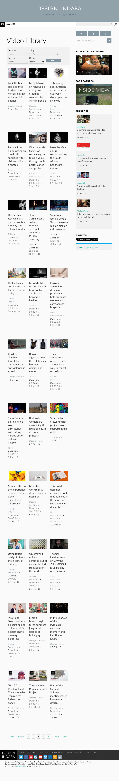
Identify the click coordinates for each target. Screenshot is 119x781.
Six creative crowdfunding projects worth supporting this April (58, 425)
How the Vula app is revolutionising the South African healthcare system (58, 157)
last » (65, 736)
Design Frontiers (34, 107)
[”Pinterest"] (105, 33)
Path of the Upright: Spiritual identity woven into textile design (58, 694)
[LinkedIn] (50, 757)
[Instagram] (35, 757)
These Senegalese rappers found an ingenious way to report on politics (58, 362)
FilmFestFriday (83, 210)
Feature (12, 50)
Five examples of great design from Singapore (92, 159)
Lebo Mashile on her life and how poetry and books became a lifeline (37, 291)
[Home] (59, 9)
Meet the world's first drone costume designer (38, 491)
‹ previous (20, 736)
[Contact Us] (60, 757)
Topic (33, 50)
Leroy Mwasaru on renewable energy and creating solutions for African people (38, 91)
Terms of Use (91, 752)
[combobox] (94, 24)
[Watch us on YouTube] (40, 757)
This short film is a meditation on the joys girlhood (93, 215)
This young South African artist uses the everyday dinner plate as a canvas (58, 91)
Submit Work (57, 752)
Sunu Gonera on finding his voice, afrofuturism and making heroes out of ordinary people (16, 430)
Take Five (55, 437)
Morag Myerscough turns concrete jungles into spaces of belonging (37, 626)
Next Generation (56, 314)
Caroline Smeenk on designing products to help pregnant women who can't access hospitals (58, 295)
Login (69, 752)
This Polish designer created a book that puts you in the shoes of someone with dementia (59, 496)
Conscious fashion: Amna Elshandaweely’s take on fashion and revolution (59, 222)
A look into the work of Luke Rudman (91, 187)
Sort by (11, 58)
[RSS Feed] (55, 757)
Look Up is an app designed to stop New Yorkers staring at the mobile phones (16, 91)
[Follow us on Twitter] (81, 33)
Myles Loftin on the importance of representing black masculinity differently (17, 494)
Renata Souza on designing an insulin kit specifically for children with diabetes (17, 155)
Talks (10, 169)
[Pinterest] (31, 757)
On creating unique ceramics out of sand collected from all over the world (38, 562)
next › (57, 736)
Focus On (81, 154)
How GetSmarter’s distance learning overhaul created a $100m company (36, 227)
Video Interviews (56, 107)
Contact (32, 752)
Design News (15, 105)
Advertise (43, 752)
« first (11, 736)
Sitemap (78, 752)
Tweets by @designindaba (88, 247)
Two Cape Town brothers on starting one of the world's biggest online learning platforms (16, 628)
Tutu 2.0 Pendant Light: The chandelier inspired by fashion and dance (16, 694)
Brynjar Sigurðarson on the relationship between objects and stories (38, 362)
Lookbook (81, 182)
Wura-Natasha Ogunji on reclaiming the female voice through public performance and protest (37, 157)
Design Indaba (21, 766)
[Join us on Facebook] (93, 33)
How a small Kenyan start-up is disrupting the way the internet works (17, 222)
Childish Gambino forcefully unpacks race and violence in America (16, 362)
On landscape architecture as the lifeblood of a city (16, 288)
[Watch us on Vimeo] (45, 757)
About (22, 752)
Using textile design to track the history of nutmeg (16, 559)
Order (32, 58)
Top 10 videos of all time (87, 72)
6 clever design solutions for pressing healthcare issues (91, 131)
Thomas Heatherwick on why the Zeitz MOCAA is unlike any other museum (58, 562)
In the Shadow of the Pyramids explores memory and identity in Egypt (58, 628)
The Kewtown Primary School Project (38, 689)
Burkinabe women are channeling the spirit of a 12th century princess (37, 426)
